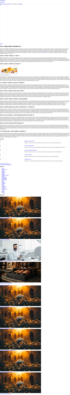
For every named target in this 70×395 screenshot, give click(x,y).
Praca (3, 180)
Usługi (3, 190)
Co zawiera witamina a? (28, 154)
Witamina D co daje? (27, 159)
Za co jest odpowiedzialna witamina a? (30, 150)
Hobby (3, 173)
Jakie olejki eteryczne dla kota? (5, 239)
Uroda (3, 189)
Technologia (4, 186)
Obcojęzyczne (4, 179)
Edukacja (3, 172)
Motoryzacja (4, 177)
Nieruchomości (4, 178)
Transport (3, 187)
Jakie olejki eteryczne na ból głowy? (6, 261)
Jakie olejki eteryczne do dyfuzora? (5, 393)
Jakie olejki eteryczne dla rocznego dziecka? (7, 328)
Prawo (3, 181)
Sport (3, 185)
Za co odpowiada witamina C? (29, 145)
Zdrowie (1, 43)
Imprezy (3, 174)
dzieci (43, 51)
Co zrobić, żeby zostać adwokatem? (6, 164)
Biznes (3, 168)
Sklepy (3, 184)
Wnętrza (3, 191)
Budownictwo (4, 169)
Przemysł (3, 182)
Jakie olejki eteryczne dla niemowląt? (6, 283)
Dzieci (3, 170)
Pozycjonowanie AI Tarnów (4, 163)
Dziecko (3, 171)
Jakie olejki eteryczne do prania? (5, 217)
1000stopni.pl (2, 2)
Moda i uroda (4, 176)
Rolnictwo (3, 183)
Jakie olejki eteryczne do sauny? (5, 306)
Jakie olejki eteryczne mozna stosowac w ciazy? (8, 350)
